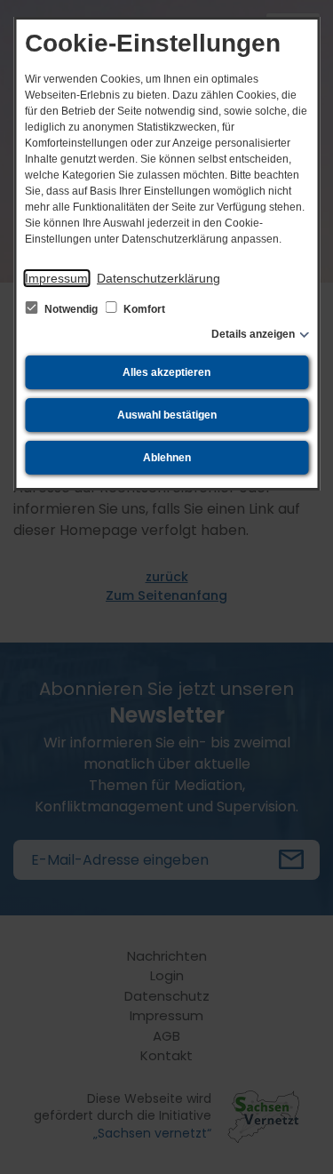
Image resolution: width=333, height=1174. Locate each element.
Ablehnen (167, 457)
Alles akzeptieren (166, 372)
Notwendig (71, 309)
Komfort (143, 309)
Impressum (56, 278)
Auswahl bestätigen (167, 415)
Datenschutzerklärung (158, 278)
